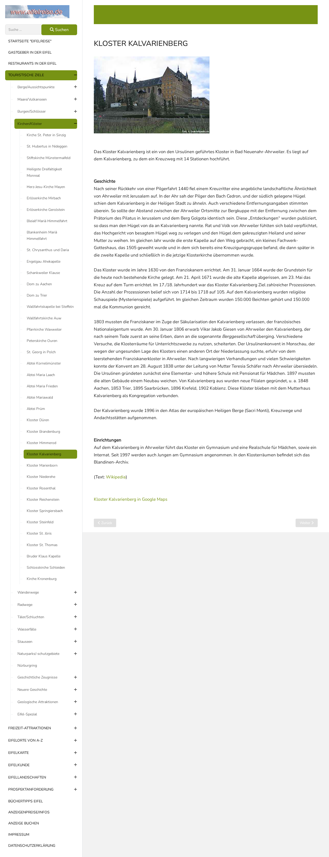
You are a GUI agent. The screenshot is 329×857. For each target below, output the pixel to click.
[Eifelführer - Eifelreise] (41, 11)
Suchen (61, 30)
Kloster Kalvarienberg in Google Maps (130, 499)
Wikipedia (116, 477)
